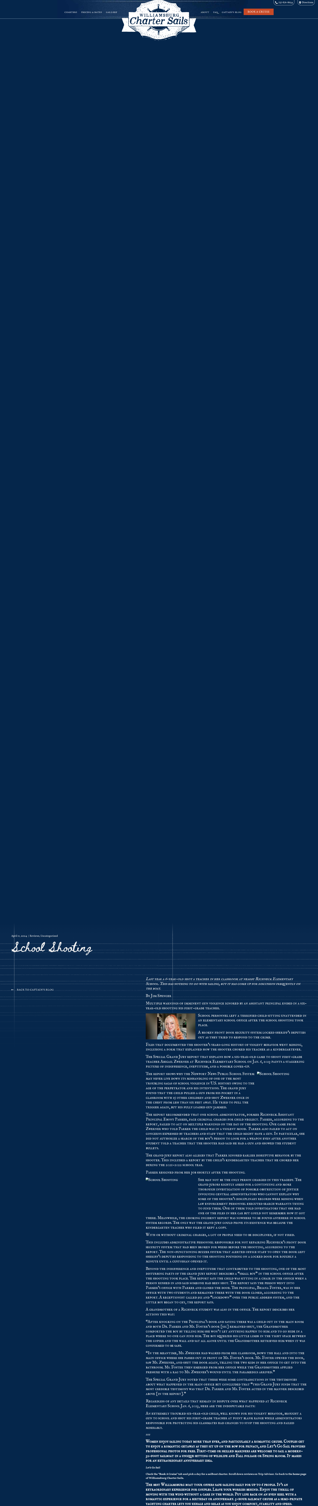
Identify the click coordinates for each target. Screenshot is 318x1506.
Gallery (111, 12)
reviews (249, 1474)
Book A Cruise (168, 1474)
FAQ (215, 12)
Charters (70, 12)
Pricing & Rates (91, 12)
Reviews (34, 936)
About (205, 12)
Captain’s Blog (232, 12)
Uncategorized (49, 936)
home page (299, 1474)
